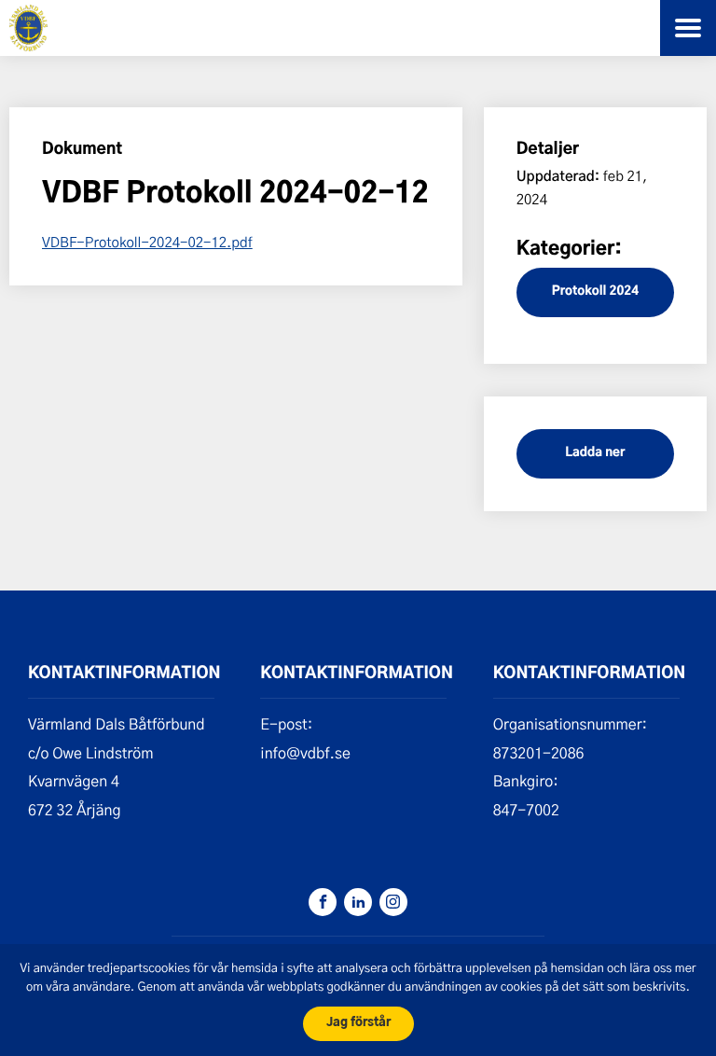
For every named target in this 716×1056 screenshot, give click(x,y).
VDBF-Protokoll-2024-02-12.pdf (147, 241)
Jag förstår (358, 1023)
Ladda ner (595, 453)
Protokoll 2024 (595, 291)
